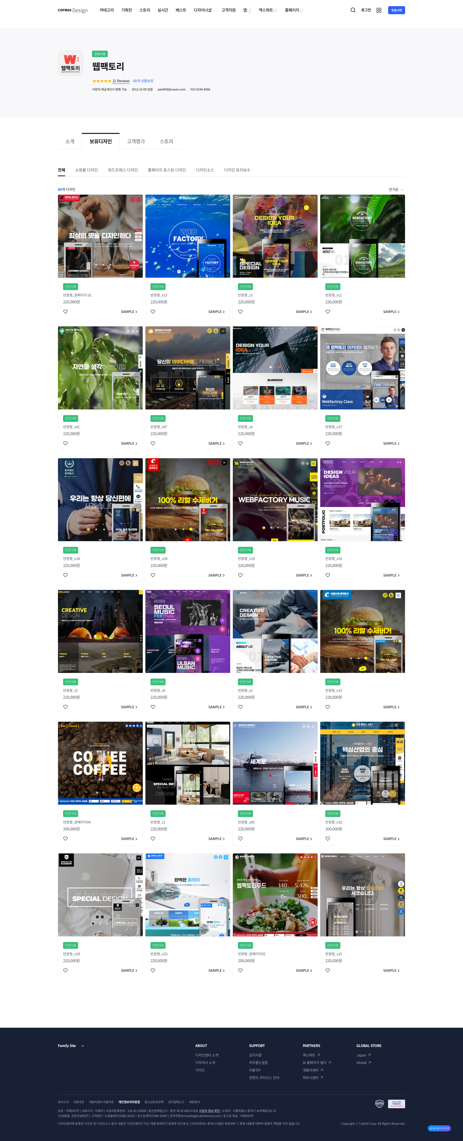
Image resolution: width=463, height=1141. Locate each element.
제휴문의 (194, 1102)
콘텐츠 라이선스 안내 (264, 1077)
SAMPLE (127, 311)
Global (361, 1062)
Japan (361, 1055)
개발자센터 (311, 1070)
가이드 (200, 1070)
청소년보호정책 (154, 1102)
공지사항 (255, 1055)
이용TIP (254, 1070)
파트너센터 (311, 1077)
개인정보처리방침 (129, 1102)
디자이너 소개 (205, 1062)
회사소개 (63, 1102)
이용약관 (78, 1102)
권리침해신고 (176, 1102)
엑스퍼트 (266, 10)
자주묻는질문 (258, 1062)
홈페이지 (292, 10)
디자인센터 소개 (206, 1055)
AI (441, 1128)
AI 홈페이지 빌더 (314, 1062)
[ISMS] (390, 1104)
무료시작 (396, 10)
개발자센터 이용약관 (101, 1102)
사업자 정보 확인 (209, 1110)
